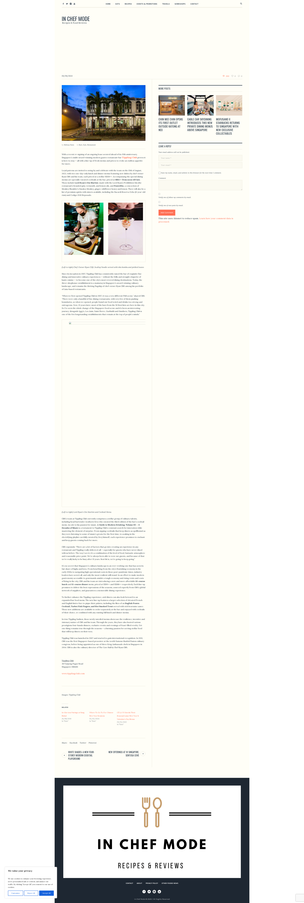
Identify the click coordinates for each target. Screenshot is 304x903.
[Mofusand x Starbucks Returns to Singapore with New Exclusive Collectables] (229, 105)
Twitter (83, 743)
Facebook (73, 743)
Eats (84, 145)
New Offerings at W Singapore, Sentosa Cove (124, 753)
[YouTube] (74, 3)
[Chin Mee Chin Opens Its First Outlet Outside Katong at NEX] (172, 105)
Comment (162, 178)
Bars (80, 145)
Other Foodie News (170, 883)
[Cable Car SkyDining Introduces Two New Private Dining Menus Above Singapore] (200, 105)
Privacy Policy (152, 883)
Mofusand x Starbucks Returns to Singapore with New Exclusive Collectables (228, 126)
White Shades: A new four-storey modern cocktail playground (81, 755)
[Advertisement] (152, 50)
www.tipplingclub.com (73, 673)
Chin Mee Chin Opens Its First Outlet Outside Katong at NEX (171, 124)
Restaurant (91, 145)
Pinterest (93, 743)
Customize (15, 893)
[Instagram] (70, 3)
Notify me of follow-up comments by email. (175, 197)
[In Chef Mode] (152, 832)
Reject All (31, 893)
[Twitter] (67, 3)
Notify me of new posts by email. (171, 205)
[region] (31, 882)
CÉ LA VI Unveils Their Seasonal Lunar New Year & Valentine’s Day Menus (128, 715)
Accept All (46, 893)
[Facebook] (63, 3)
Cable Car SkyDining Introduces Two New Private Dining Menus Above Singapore (200, 124)
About (139, 883)
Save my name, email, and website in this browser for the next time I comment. (191, 173)
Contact (129, 883)
